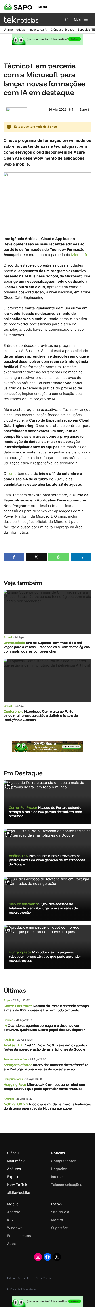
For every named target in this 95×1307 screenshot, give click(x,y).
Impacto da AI (38, 29)
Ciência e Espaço (62, 29)
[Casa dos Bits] (16, 109)
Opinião (8, 1020)
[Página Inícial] (21, 19)
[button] (14, 557)
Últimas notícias (14, 29)
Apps (7, 1000)
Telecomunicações (15, 1059)
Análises (9, 1039)
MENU (42, 7)
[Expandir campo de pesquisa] (66, 19)
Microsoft (79, 255)
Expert (84, 109)
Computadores (13, 1079)
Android (9, 1098)
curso (12, 473)
